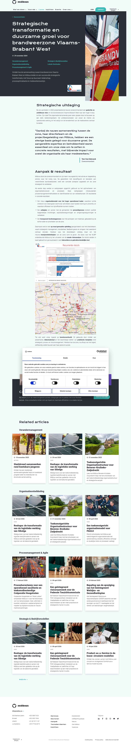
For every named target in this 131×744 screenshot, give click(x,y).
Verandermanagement (20, 61)
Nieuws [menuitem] (74, 721)
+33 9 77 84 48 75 (34, 724)
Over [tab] (94, 358)
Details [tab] (65, 358)
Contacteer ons (102, 397)
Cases (41, 9)
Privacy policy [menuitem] (99, 740)
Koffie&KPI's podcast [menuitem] (78, 719)
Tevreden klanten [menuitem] (58, 724)
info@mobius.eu (17, 711)
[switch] (54, 382)
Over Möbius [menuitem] (75, 724)
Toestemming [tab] (36, 358)
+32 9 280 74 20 (34, 715)
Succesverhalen (19, 17)
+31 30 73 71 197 (34, 721)
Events (58, 9)
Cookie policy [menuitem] (89, 740)
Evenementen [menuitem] (76, 716)
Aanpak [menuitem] (54, 721)
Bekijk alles (22, 679)
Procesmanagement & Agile (22, 67)
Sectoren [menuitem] (55, 719)
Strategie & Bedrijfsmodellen (58, 61)
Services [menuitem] (54, 716)
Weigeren (38, 391)
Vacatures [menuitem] (75, 727)
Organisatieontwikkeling (20, 64)
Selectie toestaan (65, 391)
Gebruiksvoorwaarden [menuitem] (112, 740)
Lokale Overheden (54, 64)
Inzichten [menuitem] (54, 727)
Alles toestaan (93, 391)
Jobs (92, 9)
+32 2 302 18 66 (34, 718)
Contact (101, 9)
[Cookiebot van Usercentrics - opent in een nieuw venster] (98, 351)
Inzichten (50, 9)
